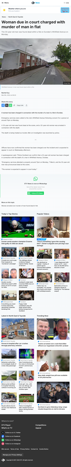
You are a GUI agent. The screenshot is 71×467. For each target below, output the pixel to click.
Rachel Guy (5, 93)
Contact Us (34, 449)
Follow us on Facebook (12, 436)
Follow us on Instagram (12, 443)
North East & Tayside (15, 17)
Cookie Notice (43, 449)
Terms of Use (14, 449)
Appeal (38, 428)
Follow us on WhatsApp (13, 440)
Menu (6, 3)
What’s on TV (6, 428)
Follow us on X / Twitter (13, 432)
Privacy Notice (24, 449)
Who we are (5, 449)
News (4, 17)
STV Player (6, 425)
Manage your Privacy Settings (12, 455)
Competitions (41, 425)
